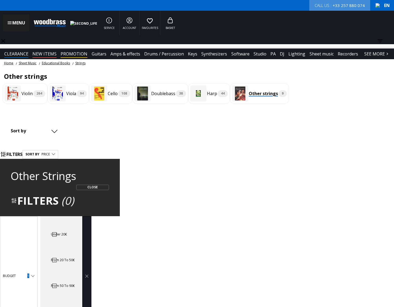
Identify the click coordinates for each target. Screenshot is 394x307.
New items (44, 54)
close (3, 41)
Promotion (74, 54)
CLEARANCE (16, 54)
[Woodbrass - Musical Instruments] (47, 23)
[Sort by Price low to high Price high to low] (35, 131)
